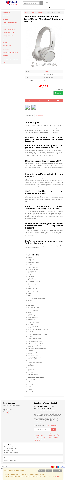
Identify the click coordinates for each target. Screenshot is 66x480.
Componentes (6, 16)
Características (29, 115)
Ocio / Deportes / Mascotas (10, 59)
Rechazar (49, 470)
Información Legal (54, 434)
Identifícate (51, 3)
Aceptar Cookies (57, 470)
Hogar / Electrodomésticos (10, 52)
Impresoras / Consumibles (9, 29)
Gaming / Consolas (7, 35)
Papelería (5, 55)
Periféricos (5, 42)
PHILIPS (46, 71)
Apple (4, 62)
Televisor (5, 26)
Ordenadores (6, 12)
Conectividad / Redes (8, 32)
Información (39, 115)
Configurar (42, 470)
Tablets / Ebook (6, 45)
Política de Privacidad (38, 422)
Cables (4, 39)
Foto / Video (5, 49)
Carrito (50, 7)
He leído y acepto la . (46, 425)
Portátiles (5, 19)
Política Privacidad (38, 435)
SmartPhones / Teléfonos (9, 22)
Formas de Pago (53, 437)
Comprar (58, 93)
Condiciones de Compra (40, 437)
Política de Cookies (54, 435)
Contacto (36, 434)
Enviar (53, 429)
